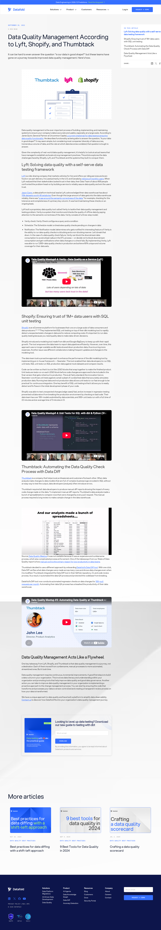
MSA (23, 904)
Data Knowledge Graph (69, 895)
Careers (108, 894)
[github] (19, 898)
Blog (86, 891)
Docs (86, 897)
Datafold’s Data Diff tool (87, 567)
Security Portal (90, 900)
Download (63, 741)
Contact (108, 897)
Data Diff (66, 900)
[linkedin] (9, 898)
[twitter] (14, 898)
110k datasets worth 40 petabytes (36, 195)
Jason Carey (27, 192)
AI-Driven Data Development (48, 898)
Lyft (23, 176)
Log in (125, 9)
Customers (86, 9)
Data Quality (47, 902)
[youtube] (24, 898)
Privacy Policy (14, 904)
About (107, 891)
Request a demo (138, 897)
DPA (28, 904)
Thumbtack (27, 478)
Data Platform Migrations (47, 892)
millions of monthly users (92, 178)
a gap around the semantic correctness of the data (61, 198)
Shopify (25, 327)
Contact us (26, 699)
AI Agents (67, 891)
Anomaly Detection (70, 903)
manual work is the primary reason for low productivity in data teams (70, 561)
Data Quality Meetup (37, 556)
